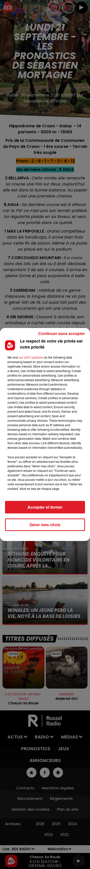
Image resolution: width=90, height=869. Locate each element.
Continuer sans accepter (61, 333)
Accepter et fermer (45, 507)
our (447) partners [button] (31, 357)
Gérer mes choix (45, 524)
